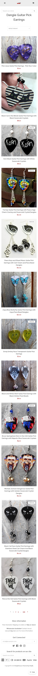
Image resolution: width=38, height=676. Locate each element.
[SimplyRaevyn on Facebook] (17, 646)
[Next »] (27, 612)
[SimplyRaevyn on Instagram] (24, 646)
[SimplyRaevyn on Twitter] (14, 646)
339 (24, 612)
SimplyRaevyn (18, 665)
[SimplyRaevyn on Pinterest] (21, 646)
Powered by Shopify (28, 665)
